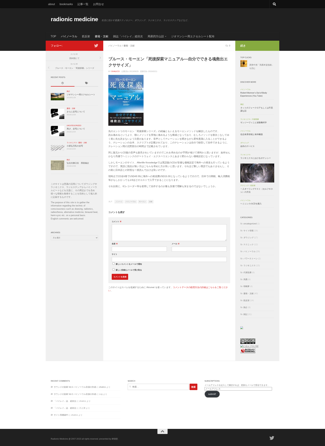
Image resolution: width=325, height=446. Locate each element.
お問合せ (98, 4)
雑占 (68, 91)
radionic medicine (74, 19)
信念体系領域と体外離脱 (251, 134)
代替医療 (255, 119)
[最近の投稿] (62, 83)
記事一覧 (83, 4)
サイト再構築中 (61, 415)
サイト (114, 254)
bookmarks (66, 4)
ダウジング (244, 143)
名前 (115, 244)
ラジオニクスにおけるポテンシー (255, 158)
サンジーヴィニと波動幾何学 (253, 122)
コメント (117, 221)
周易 (245, 279)
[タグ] (86, 83)
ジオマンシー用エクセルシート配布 (192, 36)
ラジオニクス (72, 143)
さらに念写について (76, 111)
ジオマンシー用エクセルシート (81, 94)
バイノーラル (69, 36)
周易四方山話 (156, 36)
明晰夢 (246, 286)
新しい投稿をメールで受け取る (129, 270)
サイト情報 (248, 230)
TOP (53, 36)
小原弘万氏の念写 (75, 146)
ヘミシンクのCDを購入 (251, 203)
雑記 (242, 104)
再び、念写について (76, 129)
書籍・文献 (101, 36)
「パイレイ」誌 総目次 (65, 401)
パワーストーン (250, 258)
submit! (212, 394)
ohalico (115, 71)
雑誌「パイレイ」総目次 (128, 36)
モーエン (142, 201)
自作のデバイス (247, 146)
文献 (150, 201)
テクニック (244, 185)
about (51, 4)
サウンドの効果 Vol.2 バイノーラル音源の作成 (75, 387)
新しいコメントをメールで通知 (129, 264)
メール (176, 244)
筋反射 (86, 36)
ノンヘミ (119, 201)
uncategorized (74, 125)
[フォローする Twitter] (96, 46)
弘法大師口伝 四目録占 (78, 163)
